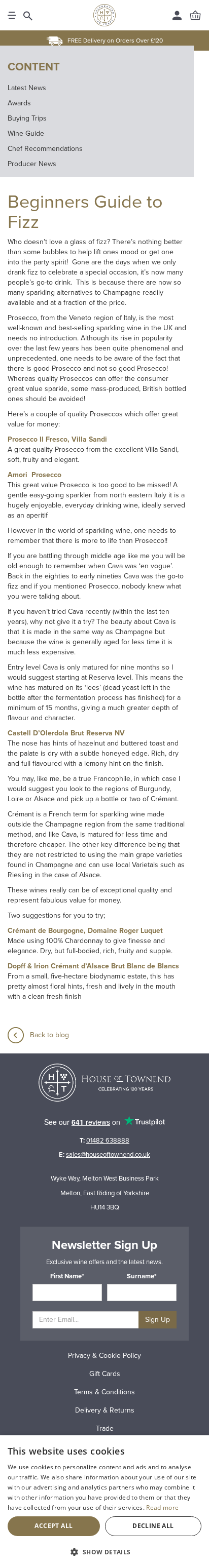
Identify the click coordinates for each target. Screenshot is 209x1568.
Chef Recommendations (45, 148)
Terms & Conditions (104, 1392)
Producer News (32, 164)
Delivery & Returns (104, 1410)
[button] (104, 1551)
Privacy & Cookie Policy (104, 1355)
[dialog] (104, 1501)
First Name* (67, 1276)
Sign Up (157, 1319)
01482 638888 (107, 1140)
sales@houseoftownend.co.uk (108, 1155)
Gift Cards (104, 1373)
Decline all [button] (152, 1525)
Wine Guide (26, 133)
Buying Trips (27, 118)
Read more (162, 1507)
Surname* (142, 1276)
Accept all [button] (53, 1525)
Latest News (27, 88)
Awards (19, 103)
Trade (105, 1428)
